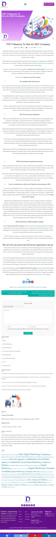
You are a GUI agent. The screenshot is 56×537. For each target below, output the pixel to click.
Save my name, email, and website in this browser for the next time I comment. (28, 329)
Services (21, 521)
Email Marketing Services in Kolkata (31, 474)
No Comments (38, 47)
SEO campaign (39, 270)
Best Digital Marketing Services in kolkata (30, 457)
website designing (30, 485)
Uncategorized (7, 365)
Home (20, 511)
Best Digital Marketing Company (34, 454)
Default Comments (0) (8, 306)
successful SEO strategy (34, 226)
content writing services (34, 465)
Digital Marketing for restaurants (46, 471)
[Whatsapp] (27, 505)
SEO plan (38, 272)
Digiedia (18, 527)
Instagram (27, 516)
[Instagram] (24, 505)
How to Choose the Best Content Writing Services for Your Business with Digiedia (24, 386)
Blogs (23, 47)
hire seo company (16, 287)
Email (26, 511)
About (20, 514)
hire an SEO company (39, 69)
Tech (4, 362)
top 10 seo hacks (49, 482)
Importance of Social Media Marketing (12, 477)
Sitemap (45, 527)
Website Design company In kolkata (13, 485)
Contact (21, 519)
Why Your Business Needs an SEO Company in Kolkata (17, 389)
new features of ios (25, 477)
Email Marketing (7, 347)
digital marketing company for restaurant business (19, 468)
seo (26, 480)
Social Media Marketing (9, 358)
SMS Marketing (7, 354)
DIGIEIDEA (5, 272)
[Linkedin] (29, 282)
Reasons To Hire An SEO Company (31, 287)
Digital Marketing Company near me (25, 472)
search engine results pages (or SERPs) (19, 90)
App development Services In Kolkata (10, 454)
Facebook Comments (19, 306)
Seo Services (14, 482)
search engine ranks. (44, 228)
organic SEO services (22, 106)
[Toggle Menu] (25, 4)
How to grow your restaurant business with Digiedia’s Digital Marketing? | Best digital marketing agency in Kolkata (42, 293)
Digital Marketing (7, 344)
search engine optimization (18, 480)
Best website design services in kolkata (18, 465)
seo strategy (43, 287)
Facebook (27, 514)
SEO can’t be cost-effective (15, 215)
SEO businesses (8, 139)
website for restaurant (11, 487)
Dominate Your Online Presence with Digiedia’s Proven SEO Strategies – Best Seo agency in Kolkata (26, 378)
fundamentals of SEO (26, 118)
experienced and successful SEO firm (36, 63)
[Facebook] (23, 282)
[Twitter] (26, 282)
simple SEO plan (30, 258)
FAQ (20, 516)
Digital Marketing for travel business (7, 474)
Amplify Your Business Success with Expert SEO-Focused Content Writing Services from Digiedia (28, 373)
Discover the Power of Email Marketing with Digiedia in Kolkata (20, 382)
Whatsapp (27, 519)
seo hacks (49, 480)
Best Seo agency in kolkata (21, 459)
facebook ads (43, 474)
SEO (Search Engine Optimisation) (11, 351)
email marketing (17, 474)
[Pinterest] (32, 282)
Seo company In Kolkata (37, 480)
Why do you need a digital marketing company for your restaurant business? (15, 292)
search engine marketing (6, 480)
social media (25, 482)
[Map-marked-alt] (34, 505)
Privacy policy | (39, 527)
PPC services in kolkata (36, 477)
